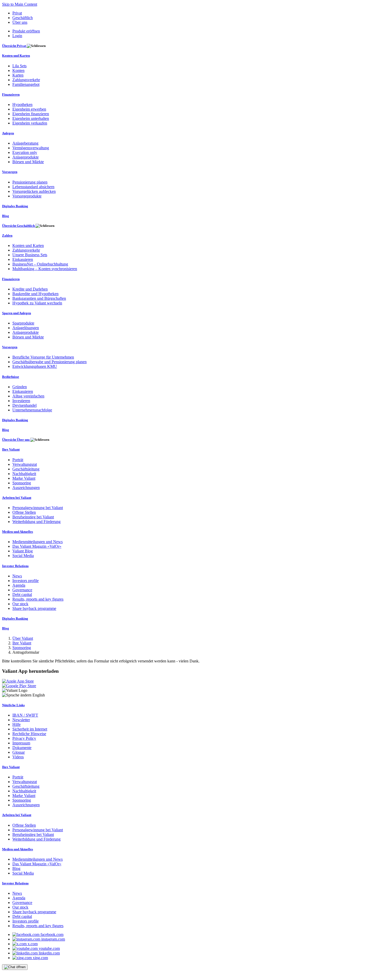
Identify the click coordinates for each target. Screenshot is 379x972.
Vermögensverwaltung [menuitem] (30, 148)
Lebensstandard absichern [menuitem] (33, 187)
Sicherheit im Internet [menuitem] (29, 729)
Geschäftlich (22, 17)
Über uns (19, 22)
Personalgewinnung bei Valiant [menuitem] (37, 507)
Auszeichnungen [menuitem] (26, 487)
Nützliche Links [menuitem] (13, 705)
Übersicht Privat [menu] (14, 46)
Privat (17, 13)
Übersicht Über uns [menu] (16, 440)
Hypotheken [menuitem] (22, 104)
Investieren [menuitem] (21, 400)
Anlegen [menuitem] (8, 133)
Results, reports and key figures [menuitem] (37, 599)
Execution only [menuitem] (24, 152)
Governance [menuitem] (22, 590)
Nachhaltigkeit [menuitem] (24, 473)
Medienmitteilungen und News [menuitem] (37, 541)
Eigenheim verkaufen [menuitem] (29, 123)
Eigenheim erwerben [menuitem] (29, 109)
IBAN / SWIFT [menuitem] (25, 715)
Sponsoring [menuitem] (21, 483)
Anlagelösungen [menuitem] (25, 328)
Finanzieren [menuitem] (11, 94)
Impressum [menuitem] (21, 743)
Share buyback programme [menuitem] (34, 608)
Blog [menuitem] (5, 216)
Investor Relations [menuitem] (15, 566)
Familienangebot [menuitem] (25, 84)
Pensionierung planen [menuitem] (29, 182)
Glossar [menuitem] (18, 752)
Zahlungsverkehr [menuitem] (26, 80)
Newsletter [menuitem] (21, 720)
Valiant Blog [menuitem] (22, 551)
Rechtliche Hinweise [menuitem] (29, 734)
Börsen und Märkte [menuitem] (28, 162)
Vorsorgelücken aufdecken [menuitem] (34, 191)
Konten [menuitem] (18, 70)
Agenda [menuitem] (18, 585)
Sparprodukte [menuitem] (23, 323)
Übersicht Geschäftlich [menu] (19, 226)
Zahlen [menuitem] (7, 235)
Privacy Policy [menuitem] (24, 738)
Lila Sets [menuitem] (19, 66)
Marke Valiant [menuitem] (23, 478)
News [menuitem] (17, 576)
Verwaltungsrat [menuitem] (24, 464)
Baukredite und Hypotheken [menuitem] (35, 294)
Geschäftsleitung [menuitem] (25, 469)
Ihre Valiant (21, 643)
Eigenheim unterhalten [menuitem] (30, 118)
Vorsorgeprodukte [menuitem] (27, 196)
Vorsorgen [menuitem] (9, 172)
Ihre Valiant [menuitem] (11, 449)
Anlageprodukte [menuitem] (25, 157)
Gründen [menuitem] (19, 387)
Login (17, 36)
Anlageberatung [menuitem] (25, 143)
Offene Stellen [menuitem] (24, 512)
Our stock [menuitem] (20, 604)
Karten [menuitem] (17, 75)
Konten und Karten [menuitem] (16, 55)
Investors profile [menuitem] (25, 580)
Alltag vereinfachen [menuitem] (28, 396)
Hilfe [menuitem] (16, 724)
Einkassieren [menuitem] (22, 259)
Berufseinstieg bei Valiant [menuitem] (33, 517)
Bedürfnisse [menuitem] (10, 377)
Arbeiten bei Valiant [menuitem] (16, 498)
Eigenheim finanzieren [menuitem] (30, 114)
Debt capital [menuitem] (22, 594)
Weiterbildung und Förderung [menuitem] (36, 521)
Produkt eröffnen (26, 31)
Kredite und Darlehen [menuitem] (30, 289)
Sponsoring (21, 647)
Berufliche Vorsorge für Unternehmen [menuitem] (43, 357)
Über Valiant (22, 638)
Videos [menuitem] (18, 757)
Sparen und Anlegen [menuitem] (16, 313)
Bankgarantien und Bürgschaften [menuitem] (39, 298)
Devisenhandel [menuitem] (24, 405)
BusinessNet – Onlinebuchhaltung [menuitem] (40, 264)
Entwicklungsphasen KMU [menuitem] (34, 366)
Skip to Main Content (19, 4)
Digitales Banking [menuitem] (15, 206)
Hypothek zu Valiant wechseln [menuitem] (37, 303)
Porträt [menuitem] (17, 460)
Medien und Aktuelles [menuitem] (17, 532)
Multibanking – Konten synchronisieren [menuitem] (44, 269)
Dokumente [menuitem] (21, 747)
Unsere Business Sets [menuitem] (29, 255)
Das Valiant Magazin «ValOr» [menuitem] (36, 546)
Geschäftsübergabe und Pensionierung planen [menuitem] (49, 362)
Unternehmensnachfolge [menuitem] (32, 410)
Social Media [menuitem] (23, 555)
